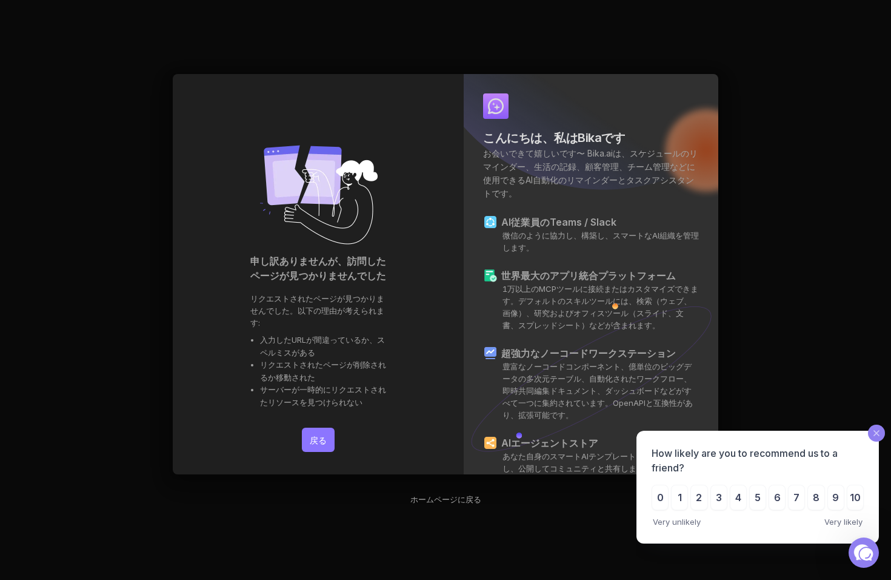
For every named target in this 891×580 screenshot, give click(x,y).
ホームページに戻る (445, 499)
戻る (318, 440)
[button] (864, 553)
